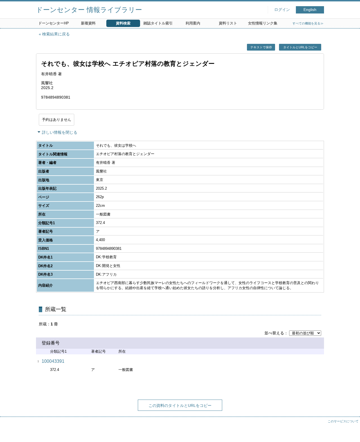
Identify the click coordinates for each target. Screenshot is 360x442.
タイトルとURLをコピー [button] (300, 47)
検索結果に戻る (56, 34)
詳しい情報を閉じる (59, 132)
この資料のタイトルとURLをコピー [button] (180, 405)
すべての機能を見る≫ (307, 23)
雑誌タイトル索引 (158, 23)
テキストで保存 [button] (261, 47)
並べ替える (274, 333)
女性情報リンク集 (262, 23)
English (309, 10)
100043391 (53, 361)
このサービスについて (343, 421)
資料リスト (228, 23)
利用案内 (193, 23)
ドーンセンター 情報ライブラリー (89, 9)
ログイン (282, 10)
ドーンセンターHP (53, 23)
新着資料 (88, 23)
